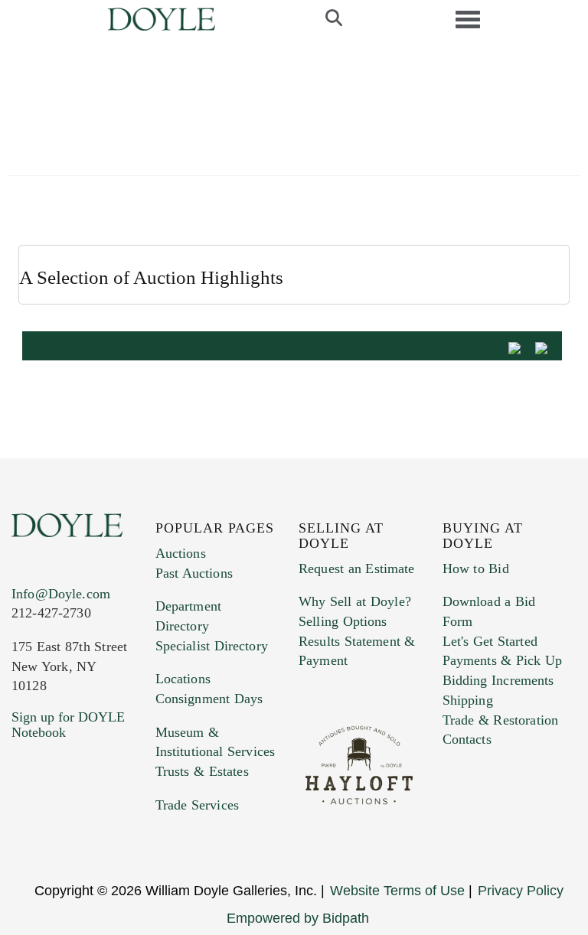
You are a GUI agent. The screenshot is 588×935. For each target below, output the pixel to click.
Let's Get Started (490, 641)
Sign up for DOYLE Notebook (68, 724)
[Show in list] (519, 346)
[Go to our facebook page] (26, 824)
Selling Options (343, 621)
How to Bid (476, 568)
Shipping (468, 700)
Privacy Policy (521, 890)
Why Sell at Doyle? (355, 601)
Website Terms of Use (397, 890)
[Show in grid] (546, 346)
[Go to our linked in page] (91, 824)
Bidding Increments (498, 680)
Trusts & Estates (202, 771)
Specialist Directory (211, 645)
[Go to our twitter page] (59, 824)
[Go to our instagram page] (26, 845)
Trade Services (197, 805)
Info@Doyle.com (60, 593)
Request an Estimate (357, 568)
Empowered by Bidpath (298, 918)
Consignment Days (209, 698)
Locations (183, 678)
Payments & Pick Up (503, 660)
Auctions (180, 553)
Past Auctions (194, 573)
